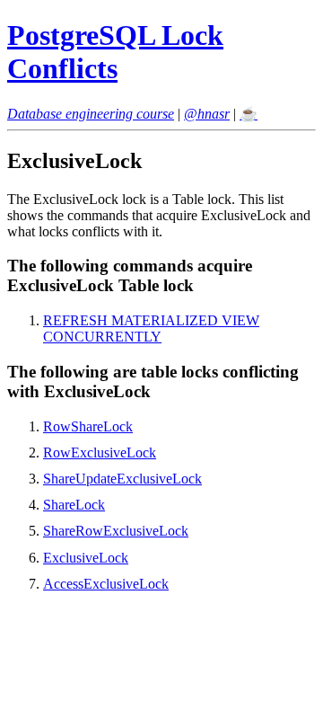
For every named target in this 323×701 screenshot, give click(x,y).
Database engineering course (90, 113)
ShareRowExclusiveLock (115, 530)
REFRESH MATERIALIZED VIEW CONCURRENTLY (151, 328)
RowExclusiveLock (99, 452)
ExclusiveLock (85, 557)
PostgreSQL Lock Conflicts (115, 51)
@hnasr (207, 113)
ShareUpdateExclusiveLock (122, 478)
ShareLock (74, 504)
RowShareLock (88, 426)
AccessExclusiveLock (106, 583)
